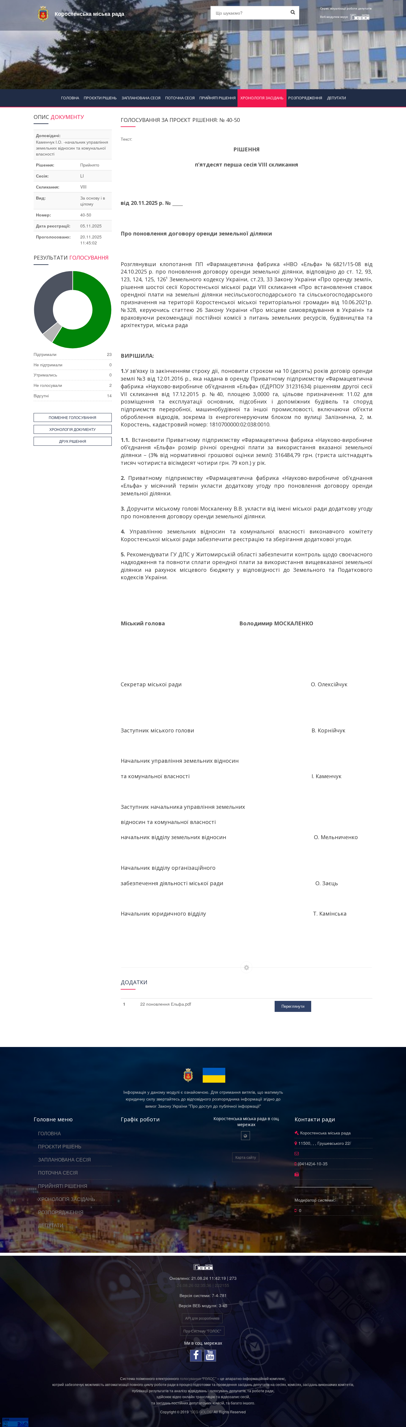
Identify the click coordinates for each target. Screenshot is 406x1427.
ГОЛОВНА (70, 98)
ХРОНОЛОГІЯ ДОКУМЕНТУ (72, 429)
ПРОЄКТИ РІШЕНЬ (100, 98)
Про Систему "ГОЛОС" (202, 1330)
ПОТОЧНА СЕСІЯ (180, 98)
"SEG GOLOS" (201, 1411)
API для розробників (202, 1318)
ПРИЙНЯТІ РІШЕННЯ (217, 98)
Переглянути (292, 1006)
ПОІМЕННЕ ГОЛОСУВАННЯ (72, 417)
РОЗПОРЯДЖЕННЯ (305, 98)
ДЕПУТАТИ (336, 98)
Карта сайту (245, 1157)
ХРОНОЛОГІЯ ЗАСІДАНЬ (262, 98)
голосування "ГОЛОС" (198, 1378)
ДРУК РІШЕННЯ (72, 441)
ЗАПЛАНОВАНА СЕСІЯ (141, 98)
